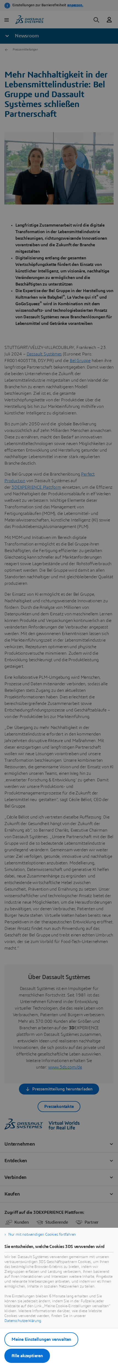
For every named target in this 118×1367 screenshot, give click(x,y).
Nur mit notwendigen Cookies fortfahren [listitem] (42, 1234)
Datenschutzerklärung (22, 1321)
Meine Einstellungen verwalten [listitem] (41, 1339)
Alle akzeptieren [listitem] (27, 1356)
